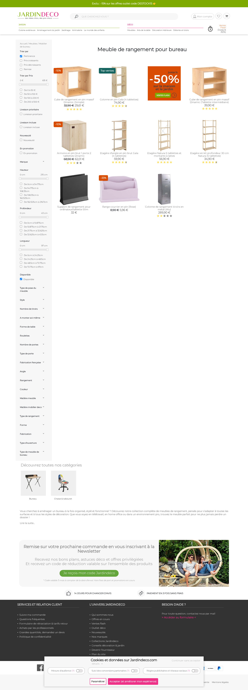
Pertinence (29, 56)
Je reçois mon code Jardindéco (89, 573)
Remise (27, 69)
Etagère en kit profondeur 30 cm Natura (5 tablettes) (209, 154)
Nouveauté (28, 140)
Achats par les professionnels (36, 627)
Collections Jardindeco (105, 641)
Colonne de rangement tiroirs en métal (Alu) (164, 208)
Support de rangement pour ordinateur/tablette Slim (74, 208)
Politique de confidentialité (35, 636)
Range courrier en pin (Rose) (119, 206)
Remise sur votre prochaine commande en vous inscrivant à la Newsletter (89, 549)
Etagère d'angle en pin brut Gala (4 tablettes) (119, 154)
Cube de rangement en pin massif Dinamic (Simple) (74, 101)
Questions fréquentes (32, 619)
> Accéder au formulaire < (179, 617)
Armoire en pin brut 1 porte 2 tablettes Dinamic (74, 154)
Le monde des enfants (94, 30)
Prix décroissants (32, 65)
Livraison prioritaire (32, 114)
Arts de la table (143, 30)
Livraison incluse (31, 127)
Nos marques (99, 636)
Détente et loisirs (181, 30)
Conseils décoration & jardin (108, 645)
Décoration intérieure (162, 30)
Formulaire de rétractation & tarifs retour (43, 623)
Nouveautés (98, 632)
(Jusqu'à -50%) (222, 28)
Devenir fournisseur (103, 649)
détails (96, 663)
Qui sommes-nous (102, 614)
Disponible (28, 279)
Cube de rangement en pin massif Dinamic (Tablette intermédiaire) (209, 101)
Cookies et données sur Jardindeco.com (124, 660)
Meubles (131, 30)
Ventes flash (99, 623)
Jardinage (66, 30)
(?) (73, 670)
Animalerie (77, 30)
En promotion (30, 153)
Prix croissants (31, 60)
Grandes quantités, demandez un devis (42, 632)
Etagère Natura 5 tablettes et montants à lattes (164, 154)
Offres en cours (101, 619)
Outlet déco (99, 627)
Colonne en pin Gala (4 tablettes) (119, 99)
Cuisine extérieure (27, 30)
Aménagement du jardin (48, 30)
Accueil (23, 43)
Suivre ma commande (32, 614)
